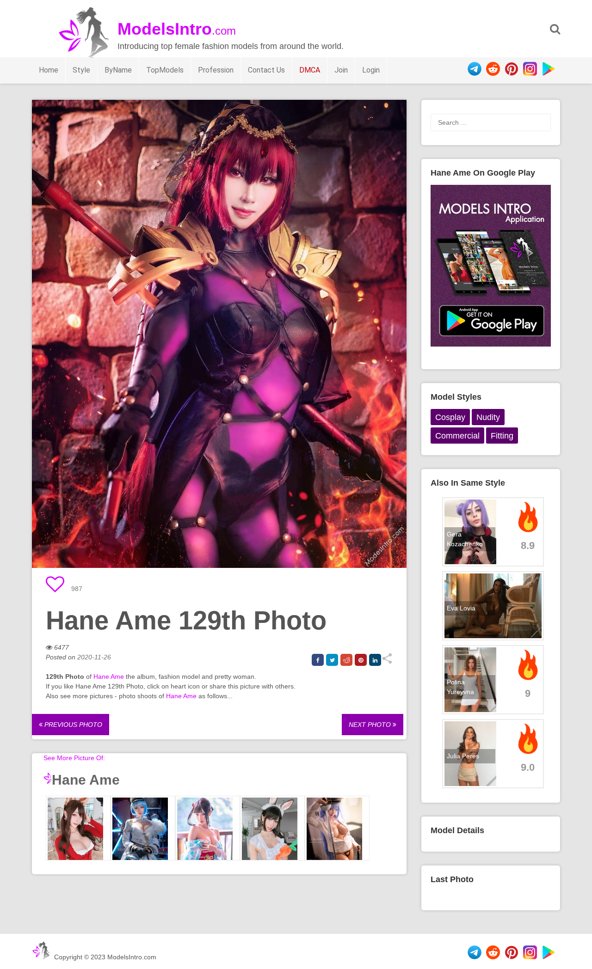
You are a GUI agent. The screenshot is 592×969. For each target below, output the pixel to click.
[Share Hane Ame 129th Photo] (387, 661)
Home (48, 70)
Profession (216, 70)
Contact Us (266, 70)
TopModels (165, 70)
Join (341, 70)
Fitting (502, 435)
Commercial (457, 435)
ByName (118, 70)
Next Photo (371, 724)
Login (371, 70)
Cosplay (450, 417)
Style (81, 70)
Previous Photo (72, 724)
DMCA (309, 70)
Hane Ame (108, 676)
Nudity (488, 417)
